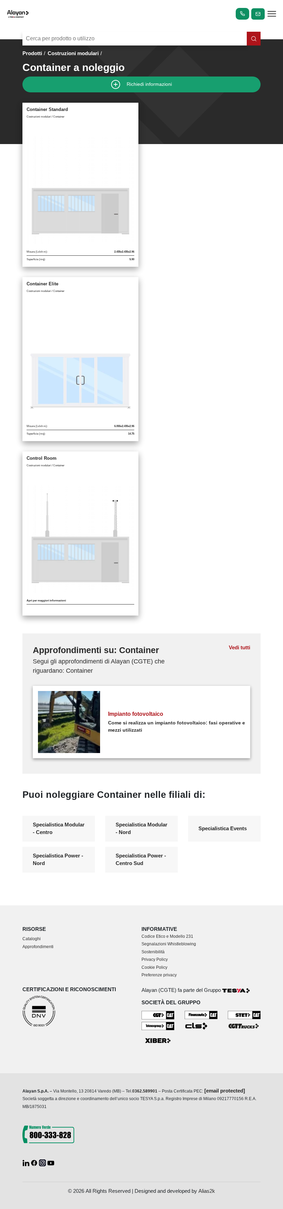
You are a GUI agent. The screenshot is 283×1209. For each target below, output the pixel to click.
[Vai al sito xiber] (158, 1041)
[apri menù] (272, 15)
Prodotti (32, 53)
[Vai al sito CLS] (201, 1026)
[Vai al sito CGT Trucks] (244, 1025)
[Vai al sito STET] (244, 1014)
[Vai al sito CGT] (158, 1014)
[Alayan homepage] (18, 13)
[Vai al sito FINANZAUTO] (201, 1014)
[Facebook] (35, 1162)
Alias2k (206, 1191)
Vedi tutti (239, 647)
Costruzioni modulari (73, 53)
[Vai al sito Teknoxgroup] (158, 1025)
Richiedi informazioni (148, 84)
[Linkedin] (26, 1162)
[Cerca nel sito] (254, 38)
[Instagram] (43, 1162)
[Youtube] (50, 1162)
